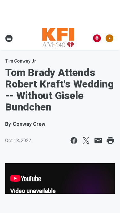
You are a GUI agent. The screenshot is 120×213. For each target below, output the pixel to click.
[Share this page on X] (86, 140)
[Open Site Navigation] (9, 38)
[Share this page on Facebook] (73, 140)
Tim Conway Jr (20, 61)
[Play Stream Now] (109, 38)
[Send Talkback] (97, 38)
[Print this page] (110, 140)
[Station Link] (58, 38)
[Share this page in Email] (98, 140)
